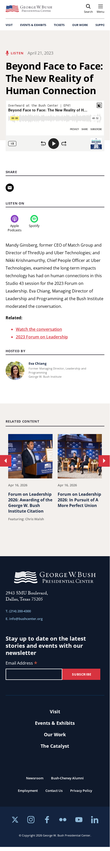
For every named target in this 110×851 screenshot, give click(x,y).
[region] (55, 487)
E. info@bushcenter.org (24, 618)
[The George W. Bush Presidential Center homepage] (29, 8)
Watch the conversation (39, 329)
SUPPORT (101, 25)
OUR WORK (80, 25)
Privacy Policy (81, 790)
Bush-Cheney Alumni (67, 778)
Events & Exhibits (55, 723)
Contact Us (54, 790)
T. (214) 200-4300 (18, 611)
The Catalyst (55, 746)
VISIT (9, 25)
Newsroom (34, 778)
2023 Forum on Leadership (42, 337)
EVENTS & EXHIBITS (33, 25)
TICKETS (59, 25)
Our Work (55, 734)
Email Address (21, 663)
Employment (28, 790)
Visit (55, 711)
